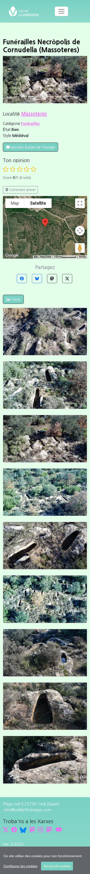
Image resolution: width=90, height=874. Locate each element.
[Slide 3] (38, 96)
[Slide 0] (17, 96)
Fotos (15, 299)
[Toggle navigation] (61, 11)
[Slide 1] (24, 96)
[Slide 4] (45, 96)
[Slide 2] (31, 96)
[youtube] (58, 830)
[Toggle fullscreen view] (80, 203)
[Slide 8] (73, 96)
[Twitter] (67, 278)
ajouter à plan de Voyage (32, 147)
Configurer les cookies (20, 866)
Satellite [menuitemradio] (38, 203)
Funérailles (30, 123)
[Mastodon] (52, 278)
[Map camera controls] (80, 230)
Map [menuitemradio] (15, 203)
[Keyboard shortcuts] (35, 257)
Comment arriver (22, 189)
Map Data (45, 256)
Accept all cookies (57, 866)
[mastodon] (49, 830)
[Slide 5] (52, 96)
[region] (45, 860)
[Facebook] (22, 278)
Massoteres (34, 113)
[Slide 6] (59, 96)
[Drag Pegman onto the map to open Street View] (80, 248)
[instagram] (40, 830)
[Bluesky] (37, 278)
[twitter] (5, 830)
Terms (82, 256)
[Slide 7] (66, 96)
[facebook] (14, 830)
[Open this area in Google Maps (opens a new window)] (12, 255)
